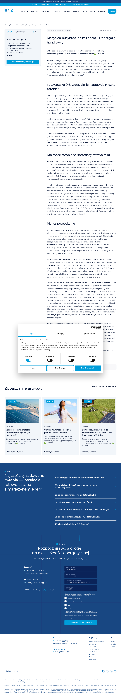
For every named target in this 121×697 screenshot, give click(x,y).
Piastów (87, 685)
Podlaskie (61, 680)
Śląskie (15, 680)
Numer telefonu (70, 574)
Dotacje (76, 11)
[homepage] (9, 11)
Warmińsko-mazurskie (38, 682)
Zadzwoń (41, 4)
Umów (80, 4)
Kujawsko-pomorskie (11, 682)
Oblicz (60, 4)
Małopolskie (22, 680)
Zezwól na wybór (60, 368)
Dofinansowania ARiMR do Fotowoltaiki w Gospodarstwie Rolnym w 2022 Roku (97, 432)
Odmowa (33, 368)
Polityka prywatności (11, 671)
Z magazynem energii (96, 641)
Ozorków (73, 685)
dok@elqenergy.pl (37, 582)
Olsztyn (18, 685)
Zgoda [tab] (32, 333)
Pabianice (80, 685)
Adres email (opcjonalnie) (73, 580)
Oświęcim (66, 685)
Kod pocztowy (70, 587)
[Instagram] (107, 671)
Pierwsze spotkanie (16, 53)
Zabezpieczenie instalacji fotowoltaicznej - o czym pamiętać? (18, 432)
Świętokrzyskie (69, 680)
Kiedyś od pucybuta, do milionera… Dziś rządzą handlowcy (41, 25)
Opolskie (87, 680)
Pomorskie (100, 680)
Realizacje (66, 11)
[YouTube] (115, 671)
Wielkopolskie (31, 680)
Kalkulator (101, 11)
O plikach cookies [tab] (89, 333)
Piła (102, 685)
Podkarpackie (79, 680)
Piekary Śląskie (95, 685)
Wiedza (84, 11)
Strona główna (9, 25)
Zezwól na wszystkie (88, 368)
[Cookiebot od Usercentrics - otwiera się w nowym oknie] (92, 327)
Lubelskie (47, 680)
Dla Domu (92, 644)
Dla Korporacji (94, 649)
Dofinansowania (94, 657)
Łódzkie (93, 680)
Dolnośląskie (39, 680)
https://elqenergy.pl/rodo (70, 618)
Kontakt (112, 11)
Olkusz (13, 685)
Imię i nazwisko (70, 567)
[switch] (50, 360)
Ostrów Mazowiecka (27, 685)
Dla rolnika (45, 11)
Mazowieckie (8, 680)
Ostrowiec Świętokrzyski (55, 685)
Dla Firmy (92, 647)
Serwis (92, 11)
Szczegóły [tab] (60, 333)
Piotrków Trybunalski (110, 685)
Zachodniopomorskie (24, 682)
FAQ (10, 55)
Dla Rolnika (93, 652)
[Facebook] (103, 671)
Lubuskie (54, 680)
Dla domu (24, 11)
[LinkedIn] (111, 671)
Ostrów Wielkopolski (41, 685)
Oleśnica (7, 685)
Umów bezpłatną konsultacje (23, 62)
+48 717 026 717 (35, 570)
